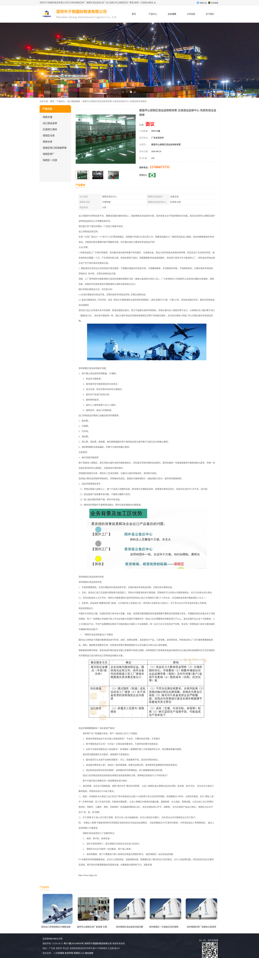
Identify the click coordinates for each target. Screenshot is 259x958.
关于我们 (210, 14)
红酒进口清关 (50, 129)
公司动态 (191, 14)
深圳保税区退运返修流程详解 (57, 927)
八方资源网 (59, 953)
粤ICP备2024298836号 (74, 943)
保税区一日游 (50, 160)
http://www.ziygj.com (88, 875)
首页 (134, 14)
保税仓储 (47, 117)
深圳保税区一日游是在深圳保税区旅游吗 (96, 927)
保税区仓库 (49, 135)
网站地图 (89, 953)
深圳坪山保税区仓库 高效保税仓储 (201, 927)
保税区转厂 (49, 154)
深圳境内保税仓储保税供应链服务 (165, 927)
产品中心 (153, 14)
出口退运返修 (73, 101)
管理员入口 (79, 953)
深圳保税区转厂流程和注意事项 (129, 927)
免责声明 (69, 953)
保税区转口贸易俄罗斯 (55, 148)
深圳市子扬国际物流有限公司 (98, 943)
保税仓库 (47, 141)
